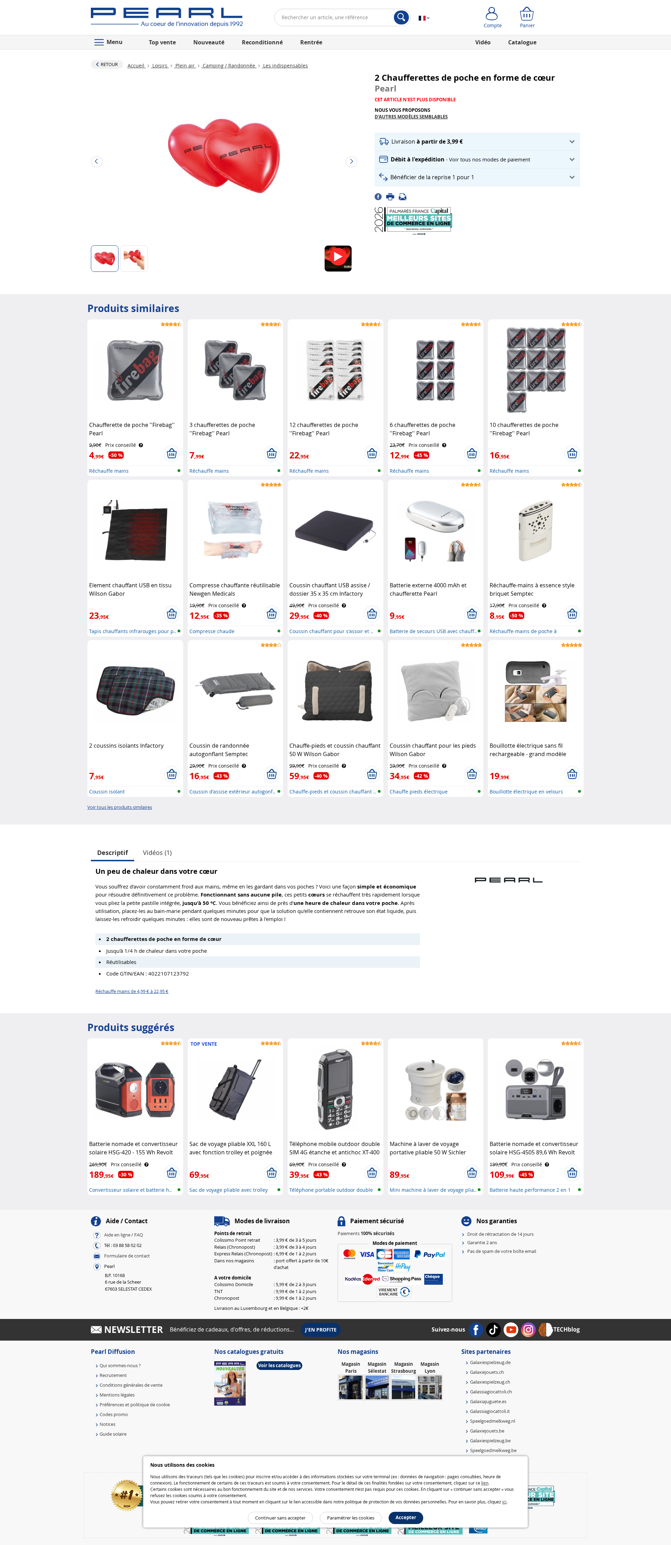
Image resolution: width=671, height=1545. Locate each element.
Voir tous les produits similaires (119, 807)
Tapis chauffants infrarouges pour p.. (132, 631)
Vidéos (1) (157, 852)
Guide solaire (113, 1434)
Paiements (366, 1233)
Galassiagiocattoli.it (490, 1411)
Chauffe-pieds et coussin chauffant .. (332, 791)
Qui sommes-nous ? (120, 1365)
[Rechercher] (401, 17)
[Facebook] (380, 196)
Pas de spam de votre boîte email (501, 1251)
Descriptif (112, 852)
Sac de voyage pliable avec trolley (228, 1190)
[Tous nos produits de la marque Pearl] (508, 877)
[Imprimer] (392, 196)
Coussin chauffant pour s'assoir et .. (331, 631)
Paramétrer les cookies (350, 1518)
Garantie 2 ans (482, 1242)
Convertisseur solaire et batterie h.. (130, 1190)
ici (504, 1501)
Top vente (162, 42)
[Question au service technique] (405, 196)
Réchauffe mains (109, 470)
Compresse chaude (212, 631)
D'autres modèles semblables (411, 117)
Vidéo (483, 42)
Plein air (185, 65)
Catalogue (522, 42)
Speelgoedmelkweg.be (493, 1450)
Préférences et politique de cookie (135, 1404)
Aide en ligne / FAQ (123, 1235)
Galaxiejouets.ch (487, 1372)
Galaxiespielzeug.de (490, 1362)
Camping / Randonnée (229, 65)
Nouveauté (208, 42)
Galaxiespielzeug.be (490, 1440)
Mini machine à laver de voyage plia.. (433, 1190)
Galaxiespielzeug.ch (490, 1382)
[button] (477, 142)
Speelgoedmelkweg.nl (492, 1421)
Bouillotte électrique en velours (526, 791)
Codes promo (114, 1414)
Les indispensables (285, 65)
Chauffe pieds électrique (419, 791)
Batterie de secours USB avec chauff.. (433, 631)
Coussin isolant (107, 791)
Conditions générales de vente (131, 1385)
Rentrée (311, 42)
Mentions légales (117, 1395)
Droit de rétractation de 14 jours (500, 1234)
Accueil (137, 65)
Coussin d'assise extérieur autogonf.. (232, 791)
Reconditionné (262, 42)
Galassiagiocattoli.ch (491, 1391)
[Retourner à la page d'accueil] (167, 19)
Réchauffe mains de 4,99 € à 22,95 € (131, 991)
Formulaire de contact (127, 1256)
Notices (107, 1424)
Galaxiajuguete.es (488, 1401)
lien (484, 1483)
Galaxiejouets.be (487, 1431)
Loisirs (160, 65)
